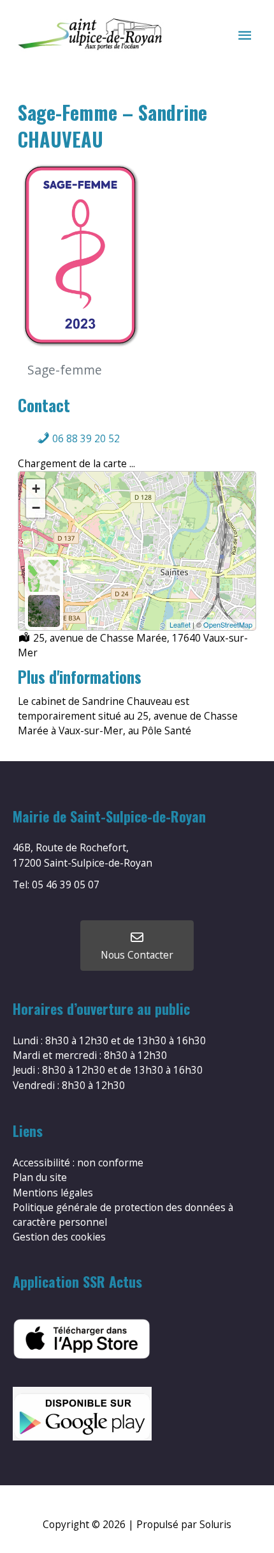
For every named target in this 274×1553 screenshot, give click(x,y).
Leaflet (180, 624)
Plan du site (40, 1177)
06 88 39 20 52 (85, 438)
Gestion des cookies (59, 1237)
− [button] (36, 508)
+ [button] (36, 489)
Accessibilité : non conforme (78, 1162)
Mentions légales (53, 1193)
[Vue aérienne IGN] (44, 611)
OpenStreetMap (227, 624)
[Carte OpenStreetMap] (44, 576)
